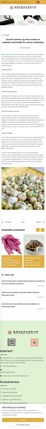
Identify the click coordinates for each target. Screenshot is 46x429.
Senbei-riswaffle (9, 389)
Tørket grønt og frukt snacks (15, 403)
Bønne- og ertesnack (12, 399)
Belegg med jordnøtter (12, 396)
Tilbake (6, 35)
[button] (38, 230)
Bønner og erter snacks (9, 54)
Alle (23, 222)
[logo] (23, 8)
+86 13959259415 (10, 366)
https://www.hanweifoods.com (16, 376)
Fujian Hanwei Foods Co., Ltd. (16, 2)
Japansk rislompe (10, 392)
